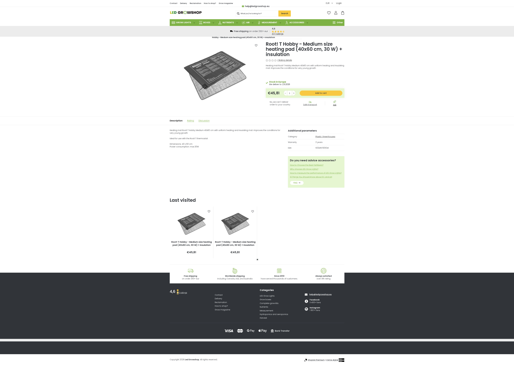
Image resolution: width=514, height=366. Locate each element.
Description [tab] (176, 120)
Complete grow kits (269, 303)
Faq (295, 182)
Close (336, 109)
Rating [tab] (190, 120)
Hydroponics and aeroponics (274, 314)
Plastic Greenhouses (325, 136)
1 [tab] (257, 259)
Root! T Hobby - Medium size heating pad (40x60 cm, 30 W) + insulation (191, 243)
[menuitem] (183, 22)
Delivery (183, 3)
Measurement (266, 310)
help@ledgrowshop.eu (257, 6)
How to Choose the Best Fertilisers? (306, 165)
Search (284, 13)
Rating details (285, 60)
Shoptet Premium (316, 360)
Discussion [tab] (204, 120)
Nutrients (264, 307)
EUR (328, 3)
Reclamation (195, 3)
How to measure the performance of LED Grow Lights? (316, 173)
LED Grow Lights (267, 296)
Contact (173, 3)
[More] (337, 22)
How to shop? (210, 3)
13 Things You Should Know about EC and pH (311, 177)
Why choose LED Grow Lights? (304, 169)
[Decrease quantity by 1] (285, 93)
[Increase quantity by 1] (293, 93)
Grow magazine (226, 3)
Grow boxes (265, 299)
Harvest (263, 318)
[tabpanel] (191, 232)
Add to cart (321, 93)
